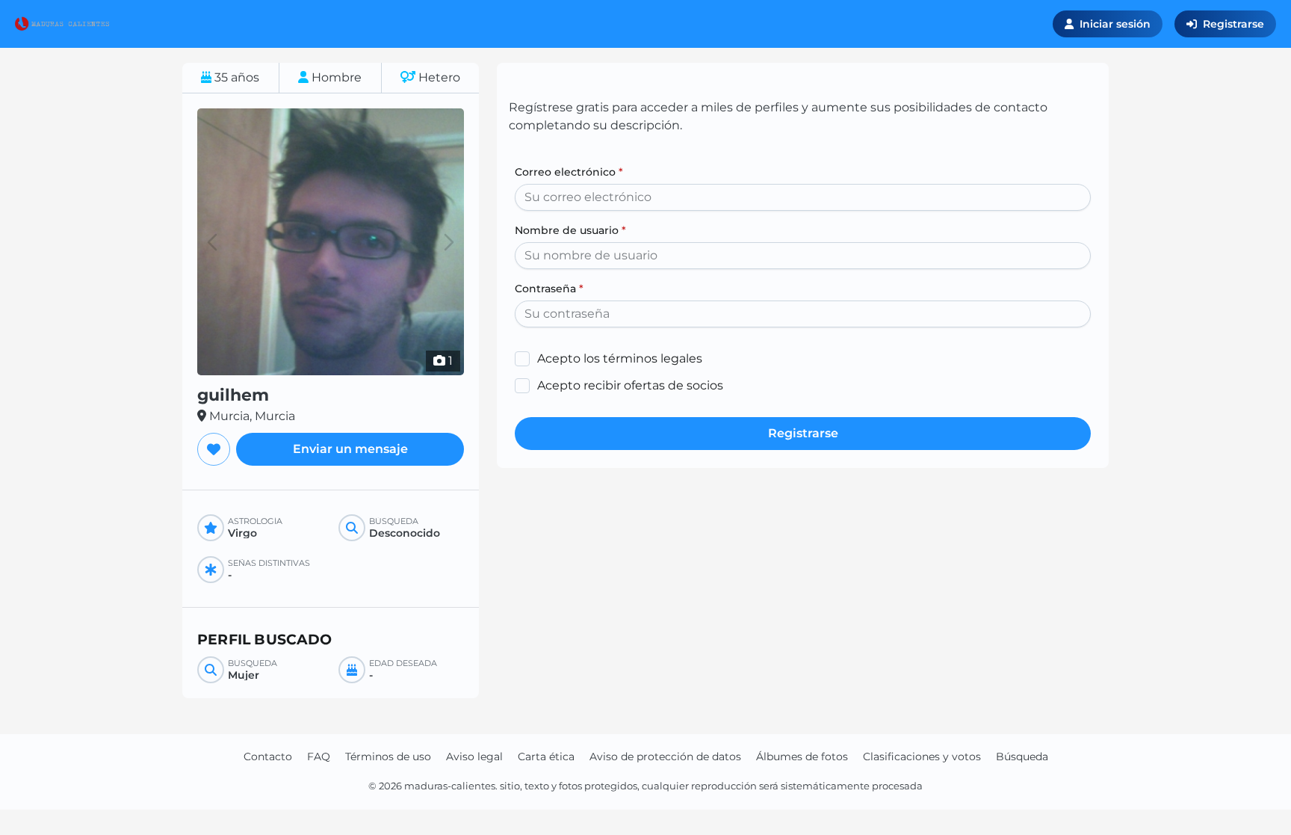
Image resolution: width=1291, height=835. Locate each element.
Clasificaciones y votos (922, 756)
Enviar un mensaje (350, 449)
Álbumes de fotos (802, 756)
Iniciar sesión (1115, 24)
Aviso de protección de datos (665, 756)
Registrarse (1233, 24)
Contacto (268, 756)
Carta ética (546, 756)
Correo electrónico (569, 172)
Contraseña (549, 288)
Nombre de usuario (570, 230)
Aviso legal (474, 756)
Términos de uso (388, 756)
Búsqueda (1022, 756)
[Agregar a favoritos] (213, 449)
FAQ (318, 756)
